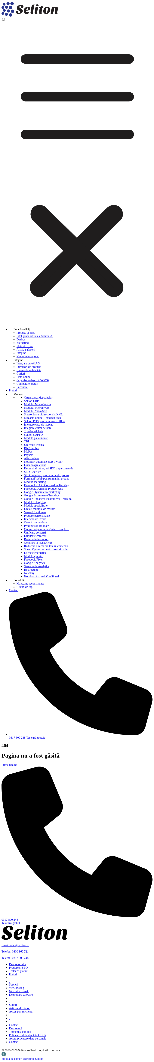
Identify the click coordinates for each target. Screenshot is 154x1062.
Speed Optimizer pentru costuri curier (46, 549)
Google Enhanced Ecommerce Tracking (48, 498)
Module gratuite (33, 556)
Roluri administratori (36, 539)
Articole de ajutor (19, 1008)
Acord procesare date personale (27, 1038)
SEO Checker (32, 471)
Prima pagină (9, 764)
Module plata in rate (36, 438)
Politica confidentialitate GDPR (27, 1035)
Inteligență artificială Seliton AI (35, 336)
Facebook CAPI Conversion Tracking (46, 485)
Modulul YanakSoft (35, 411)
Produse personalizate (37, 515)
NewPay (29, 573)
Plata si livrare (25, 346)
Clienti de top (24, 586)
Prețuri (13, 390)
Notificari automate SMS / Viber (43, 461)
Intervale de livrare (35, 519)
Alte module (31, 458)
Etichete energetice (35, 552)
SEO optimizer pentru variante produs (46, 475)
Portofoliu (19, 580)
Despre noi (15, 1028)
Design (21, 339)
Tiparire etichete (33, 431)
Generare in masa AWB (38, 542)
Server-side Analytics (36, 566)
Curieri (21, 373)
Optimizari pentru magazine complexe (46, 529)
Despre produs (17, 964)
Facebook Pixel (33, 559)
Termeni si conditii (20, 1031)
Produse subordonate (36, 525)
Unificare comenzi (35, 532)
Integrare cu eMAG (28, 363)
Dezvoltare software (21, 994)
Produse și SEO (26, 332)
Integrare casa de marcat (38, 424)
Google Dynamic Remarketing (42, 492)
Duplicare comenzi (35, 535)
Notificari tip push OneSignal (41, 576)
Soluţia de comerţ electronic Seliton (22, 1058)
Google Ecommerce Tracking (41, 495)
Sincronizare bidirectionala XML (43, 414)
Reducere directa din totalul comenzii (46, 546)
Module (18, 394)
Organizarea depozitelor (38, 397)
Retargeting (31, 569)
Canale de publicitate (29, 370)
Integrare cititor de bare (37, 427)
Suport (13, 1004)
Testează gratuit (35, 737)
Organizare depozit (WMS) (33, 380)
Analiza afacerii (26, 349)
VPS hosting (16, 987)
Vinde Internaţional (28, 356)
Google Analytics (34, 562)
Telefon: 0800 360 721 (15, 951)
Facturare (22, 387)
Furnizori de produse (29, 366)
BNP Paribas (31, 448)
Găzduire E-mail (19, 991)
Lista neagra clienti (35, 465)
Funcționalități (22, 329)
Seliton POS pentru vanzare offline (44, 421)
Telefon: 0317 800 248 (15, 957)
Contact (13, 590)
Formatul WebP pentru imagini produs (46, 478)
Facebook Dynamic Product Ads (43, 488)
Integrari (21, 352)
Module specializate (36, 505)
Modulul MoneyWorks (37, 404)
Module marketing (35, 481)
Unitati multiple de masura (39, 508)
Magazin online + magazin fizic (42, 417)
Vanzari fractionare (35, 512)
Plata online (23, 376)
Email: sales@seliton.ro (15, 945)
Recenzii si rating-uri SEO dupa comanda (48, 468)
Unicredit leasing (34, 444)
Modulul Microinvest (36, 407)
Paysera (28, 454)
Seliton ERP (31, 400)
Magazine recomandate (30, 583)
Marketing (23, 342)
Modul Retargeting (35, 502)
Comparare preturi (27, 383)
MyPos (28, 451)
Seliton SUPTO (33, 434)
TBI (26, 441)
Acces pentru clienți (20, 1011)
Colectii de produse (35, 522)
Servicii (13, 984)
